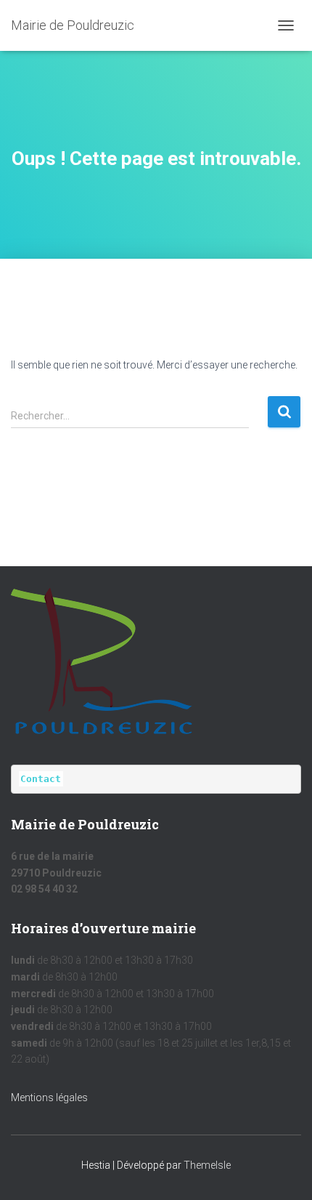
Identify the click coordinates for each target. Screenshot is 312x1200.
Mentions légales (49, 1097)
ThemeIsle (207, 1165)
